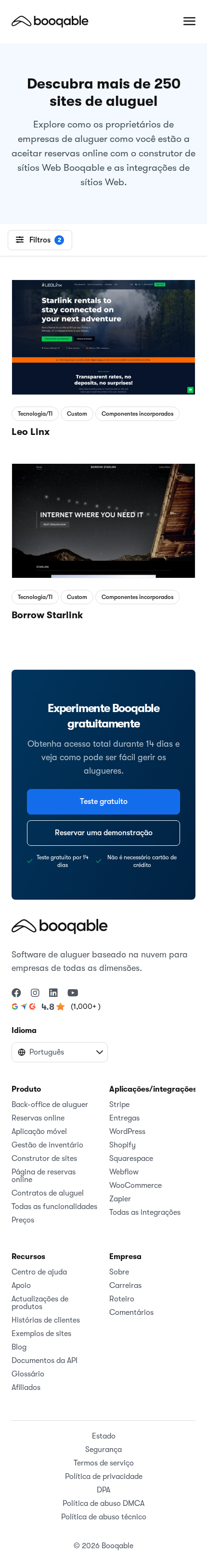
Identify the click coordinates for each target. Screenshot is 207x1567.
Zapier (120, 1199)
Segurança (103, 1449)
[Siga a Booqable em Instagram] (35, 993)
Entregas (124, 1118)
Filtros (45, 240)
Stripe (119, 1104)
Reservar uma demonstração (104, 832)
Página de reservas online (44, 1176)
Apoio (21, 1285)
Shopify (122, 1145)
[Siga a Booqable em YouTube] (72, 993)
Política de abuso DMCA (103, 1503)
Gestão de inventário (47, 1145)
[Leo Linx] (103, 335)
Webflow (124, 1172)
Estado (104, 1436)
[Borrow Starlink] (103, 519)
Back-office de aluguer (50, 1104)
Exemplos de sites (41, 1333)
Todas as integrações (145, 1212)
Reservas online (38, 1118)
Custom (77, 413)
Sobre (119, 1272)
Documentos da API (45, 1360)
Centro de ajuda (39, 1272)
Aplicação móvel (39, 1131)
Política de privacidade (103, 1476)
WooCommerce (135, 1185)
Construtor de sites (44, 1158)
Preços (23, 1220)
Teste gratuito (104, 801)
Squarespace (131, 1158)
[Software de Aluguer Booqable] (50, 21)
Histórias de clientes (46, 1320)
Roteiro (121, 1299)
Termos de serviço (104, 1463)
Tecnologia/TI (35, 413)
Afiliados (26, 1387)
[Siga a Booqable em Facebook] (16, 993)
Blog (19, 1347)
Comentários (131, 1312)
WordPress (127, 1131)
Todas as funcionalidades (54, 1206)
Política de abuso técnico (103, 1517)
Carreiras (125, 1285)
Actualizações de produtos (40, 1303)
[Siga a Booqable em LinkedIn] (53, 993)
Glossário (28, 1374)
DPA (103, 1490)
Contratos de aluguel (48, 1193)
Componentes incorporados (137, 413)
